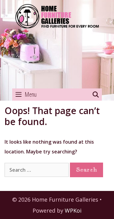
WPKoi (73, 210)
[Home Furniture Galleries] (57, 44)
